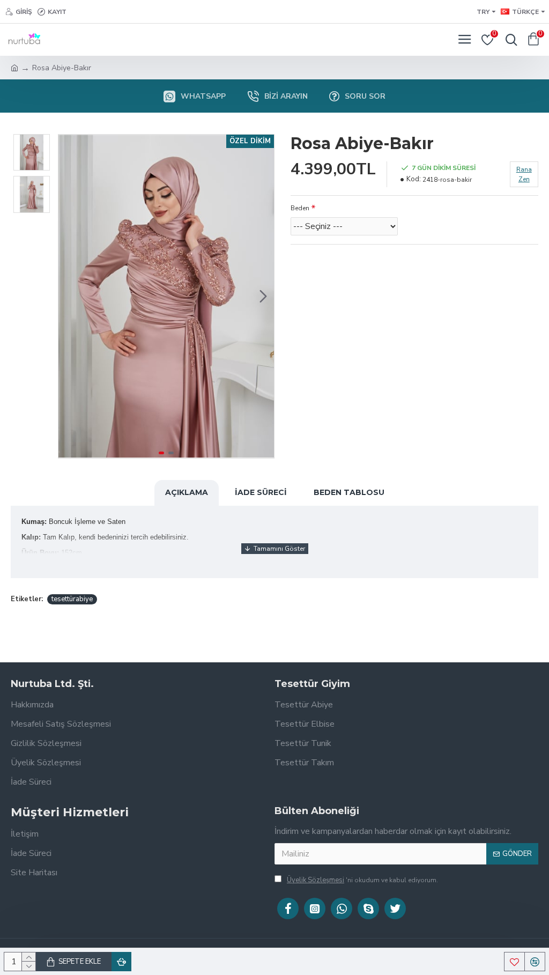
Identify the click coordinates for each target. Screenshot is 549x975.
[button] (69, 296)
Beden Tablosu (349, 492)
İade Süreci (261, 492)
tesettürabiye (72, 599)
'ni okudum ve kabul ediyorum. (362, 880)
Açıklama (186, 492)
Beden (300, 208)
